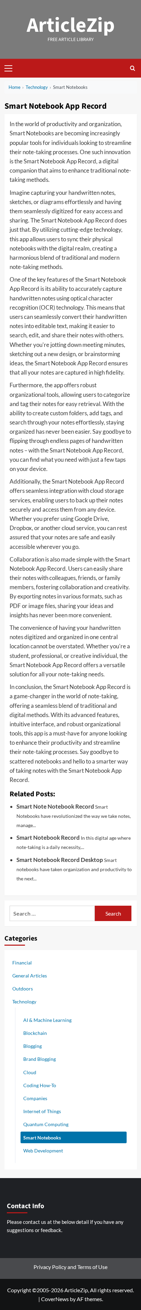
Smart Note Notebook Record (55, 806)
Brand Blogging (39, 1059)
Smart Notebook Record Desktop (59, 859)
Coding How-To (39, 1085)
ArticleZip (71, 25)
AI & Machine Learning (47, 1020)
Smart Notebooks (42, 1137)
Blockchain (35, 1033)
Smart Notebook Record (48, 837)
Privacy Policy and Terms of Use (70, 1267)
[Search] (132, 68)
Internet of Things (42, 1111)
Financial (22, 962)
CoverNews (55, 1299)
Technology (24, 1001)
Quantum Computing (45, 1124)
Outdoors (22, 988)
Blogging (32, 1046)
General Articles (29, 975)
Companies (35, 1098)
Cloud (29, 1072)
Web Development (43, 1150)
